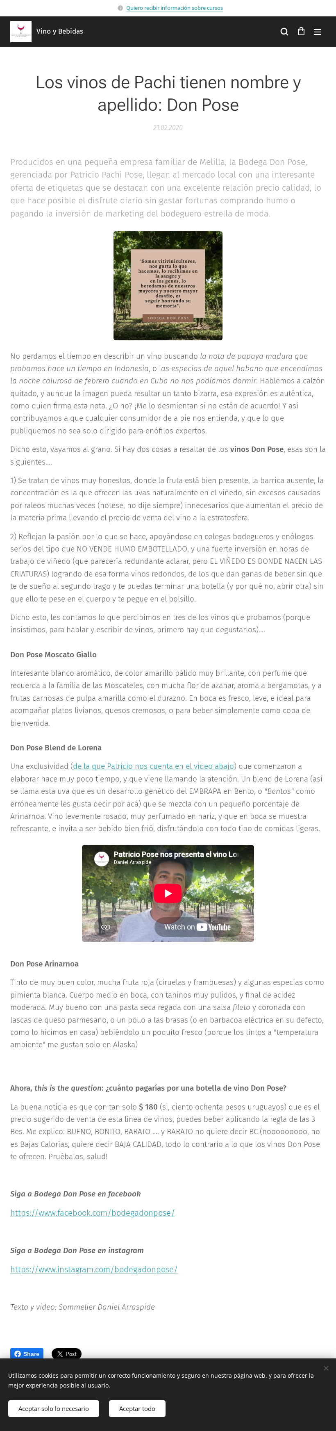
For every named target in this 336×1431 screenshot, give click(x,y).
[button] (284, 31)
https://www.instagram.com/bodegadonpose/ (94, 1269)
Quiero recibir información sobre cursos (174, 7)
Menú (317, 31)
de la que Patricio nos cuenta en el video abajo (153, 766)
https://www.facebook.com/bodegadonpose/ (92, 1213)
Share (31, 1354)
